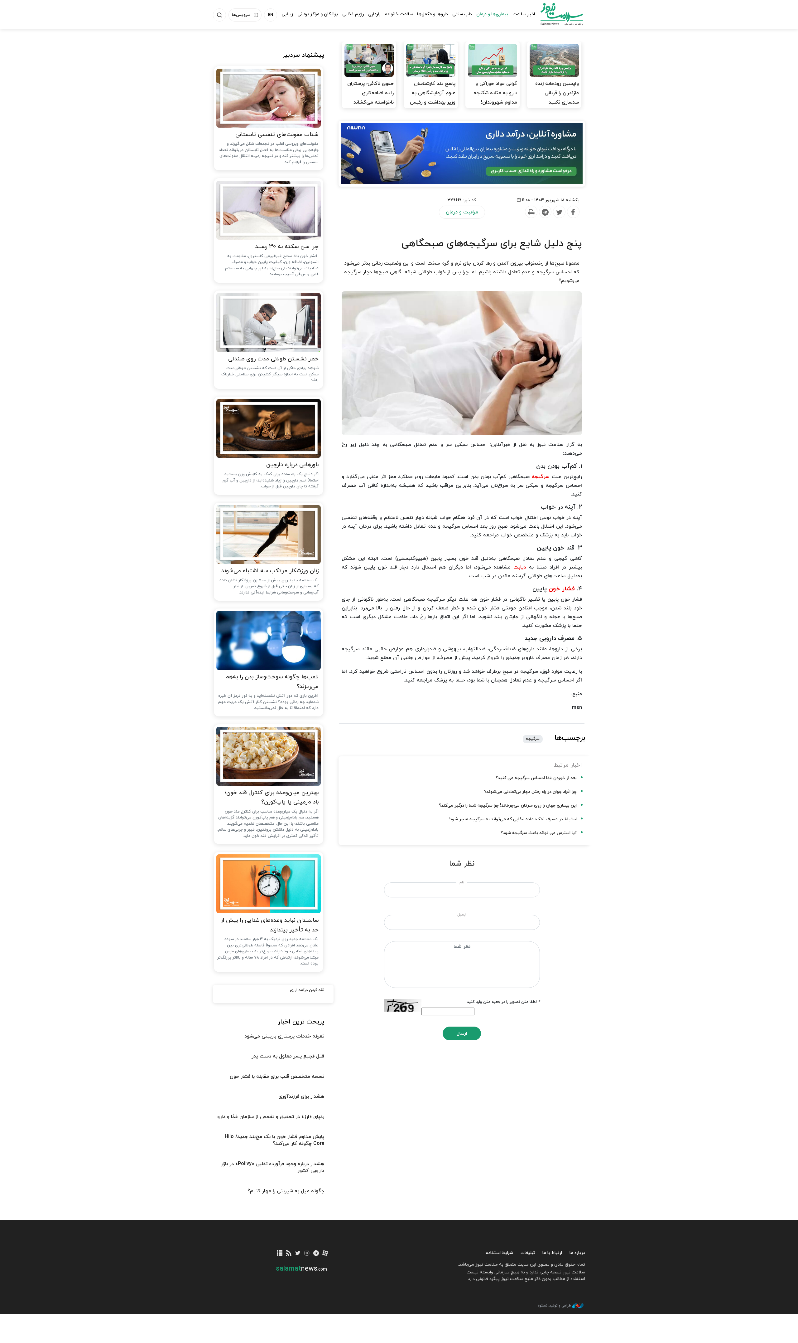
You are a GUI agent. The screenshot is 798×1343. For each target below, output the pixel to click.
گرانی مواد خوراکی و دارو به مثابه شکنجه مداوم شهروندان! (495, 93)
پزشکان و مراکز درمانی (317, 14)
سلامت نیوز (556, 14)
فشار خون (562, 589)
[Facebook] (573, 212)
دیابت (519, 567)
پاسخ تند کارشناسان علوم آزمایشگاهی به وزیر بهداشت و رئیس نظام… (432, 97)
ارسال (462, 1034)
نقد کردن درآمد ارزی (307, 990)
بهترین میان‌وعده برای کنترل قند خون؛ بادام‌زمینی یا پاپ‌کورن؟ (272, 797)
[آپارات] (325, 1254)
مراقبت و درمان (462, 212)
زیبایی (287, 14)
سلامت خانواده (399, 14)
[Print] (531, 212)
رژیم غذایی (353, 14)
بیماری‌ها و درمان (492, 14)
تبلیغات (528, 1253)
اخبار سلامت (523, 14)
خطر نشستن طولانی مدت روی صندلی (273, 359)
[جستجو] (219, 15)
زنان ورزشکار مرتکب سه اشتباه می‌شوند (270, 571)
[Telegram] (545, 212)
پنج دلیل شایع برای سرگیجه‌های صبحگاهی (491, 244)
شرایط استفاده (499, 1253)
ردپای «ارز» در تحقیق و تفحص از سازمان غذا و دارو (270, 1116)
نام (461, 882)
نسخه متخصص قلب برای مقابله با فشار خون (277, 1076)
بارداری (374, 14)
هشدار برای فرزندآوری (301, 1096)
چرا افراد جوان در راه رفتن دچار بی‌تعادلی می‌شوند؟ (530, 792)
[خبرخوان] (289, 1254)
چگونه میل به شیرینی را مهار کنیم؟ (286, 1191)
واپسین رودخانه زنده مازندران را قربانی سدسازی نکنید (557, 93)
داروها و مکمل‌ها (432, 14)
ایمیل (461, 914)
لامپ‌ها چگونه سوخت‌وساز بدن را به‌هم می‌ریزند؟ (272, 682)
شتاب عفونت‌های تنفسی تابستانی (277, 135)
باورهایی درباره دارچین (292, 465)
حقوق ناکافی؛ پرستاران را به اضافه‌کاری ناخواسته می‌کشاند (370, 93)
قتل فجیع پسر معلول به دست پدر (288, 1056)
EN (270, 15)
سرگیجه (540, 476)
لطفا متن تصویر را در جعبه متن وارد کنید (503, 1002)
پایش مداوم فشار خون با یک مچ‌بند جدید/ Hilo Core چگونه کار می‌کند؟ (274, 1140)
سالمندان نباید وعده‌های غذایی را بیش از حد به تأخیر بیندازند (269, 925)
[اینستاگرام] (307, 1254)
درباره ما (577, 1253)
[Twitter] (559, 212)
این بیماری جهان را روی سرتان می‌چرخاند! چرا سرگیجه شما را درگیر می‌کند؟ (508, 805)
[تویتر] (298, 1254)
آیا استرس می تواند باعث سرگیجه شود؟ (539, 833)
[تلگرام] (316, 1254)
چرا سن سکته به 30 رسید (287, 247)
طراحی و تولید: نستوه (554, 1305)
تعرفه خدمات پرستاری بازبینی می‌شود (284, 1036)
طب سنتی (462, 14)
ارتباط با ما (552, 1253)
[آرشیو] (280, 1254)
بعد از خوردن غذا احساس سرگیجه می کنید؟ (536, 778)
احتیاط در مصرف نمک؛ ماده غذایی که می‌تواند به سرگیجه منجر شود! (513, 819)
